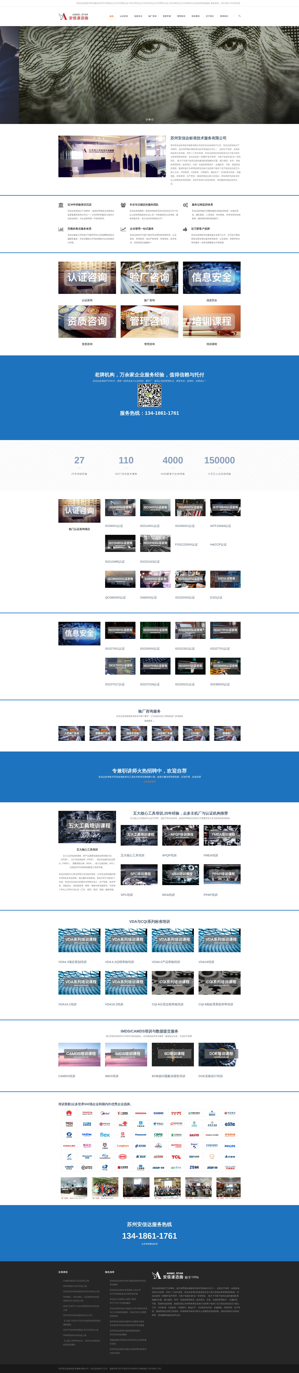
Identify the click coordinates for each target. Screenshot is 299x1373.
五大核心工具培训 (132, 855)
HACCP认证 (218, 544)
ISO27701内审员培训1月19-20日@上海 (80, 1330)
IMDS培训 (112, 1076)
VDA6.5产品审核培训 (166, 962)
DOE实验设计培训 (211, 1076)
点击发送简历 (149, 781)
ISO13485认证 (115, 561)
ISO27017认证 (115, 684)
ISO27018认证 (150, 684)
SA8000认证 (148, 597)
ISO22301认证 (185, 648)
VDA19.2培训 (114, 1004)
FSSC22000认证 (186, 544)
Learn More (166, 103)
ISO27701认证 (220, 648)
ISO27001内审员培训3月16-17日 (77, 1315)
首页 (112, 16)
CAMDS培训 (66, 1076)
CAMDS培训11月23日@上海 (76, 1281)
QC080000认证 (115, 597)
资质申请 (167, 16)
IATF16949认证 (220, 526)
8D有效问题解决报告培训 (168, 1076)
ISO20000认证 (150, 648)
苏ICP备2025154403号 (128, 1368)
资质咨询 (87, 344)
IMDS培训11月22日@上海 (75, 1286)
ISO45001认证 (185, 526)
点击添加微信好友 (149, 1244)
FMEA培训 (211, 855)
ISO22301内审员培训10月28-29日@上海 (81, 1291)
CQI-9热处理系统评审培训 (216, 1004)
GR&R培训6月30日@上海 (74, 1335)
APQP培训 (169, 855)
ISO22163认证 (150, 561)
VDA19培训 (206, 962)
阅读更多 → (149, 721)
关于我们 (210, 16)
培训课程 (196, 16)
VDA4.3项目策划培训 (72, 962)
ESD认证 (216, 597)
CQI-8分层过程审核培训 (167, 1004)
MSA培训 (168, 894)
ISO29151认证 (185, 684)
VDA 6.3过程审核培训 (119, 962)
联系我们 (224, 16)
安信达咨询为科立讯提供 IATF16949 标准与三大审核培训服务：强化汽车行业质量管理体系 (128, 1312)
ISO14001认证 (150, 526)
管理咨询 (181, 16)
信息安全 (138, 16)
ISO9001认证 (114, 526)
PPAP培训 (211, 894)
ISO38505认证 (220, 684)
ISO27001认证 (115, 648)
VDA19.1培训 (67, 1004)
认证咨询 (124, 16)
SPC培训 (127, 894)
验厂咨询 (153, 16)
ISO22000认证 (185, 597)
